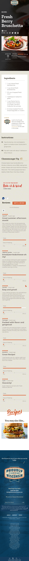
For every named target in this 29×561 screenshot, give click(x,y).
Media (20, 515)
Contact (14, 515)
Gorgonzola (15, 126)
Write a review (22, 57)
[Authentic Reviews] (5, 198)
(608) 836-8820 (14, 490)
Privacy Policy (19, 508)
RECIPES (4, 12)
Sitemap (18, 518)
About (8, 515)
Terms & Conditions (22, 517)
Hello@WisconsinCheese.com (14, 492)
